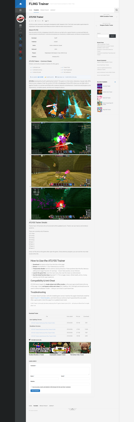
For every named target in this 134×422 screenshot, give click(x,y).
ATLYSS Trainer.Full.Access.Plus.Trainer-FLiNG (43, 323)
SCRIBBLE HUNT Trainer (103, 47)
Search (98, 33)
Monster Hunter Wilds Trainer (108, 72)
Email (63, 376)
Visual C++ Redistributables (42, 298)
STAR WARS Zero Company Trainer (105, 46)
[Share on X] (20, 37)
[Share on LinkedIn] (20, 57)
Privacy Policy (44, 10)
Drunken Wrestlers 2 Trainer (36, 354)
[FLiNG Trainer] (20, 4)
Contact (52, 10)
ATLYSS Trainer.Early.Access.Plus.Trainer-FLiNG (43, 329)
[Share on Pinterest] (20, 50)
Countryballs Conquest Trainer (58, 354)
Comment (33, 365)
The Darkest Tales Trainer (77, 354)
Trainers (36, 10)
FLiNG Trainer (39, 4)
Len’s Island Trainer (105, 75)
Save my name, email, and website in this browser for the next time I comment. (51, 387)
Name (32, 376)
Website (33, 381)
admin (32, 21)
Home (30, 10)
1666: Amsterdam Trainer (103, 44)
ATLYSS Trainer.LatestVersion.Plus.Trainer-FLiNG (43, 336)
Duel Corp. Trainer (104, 65)
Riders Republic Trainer (107, 62)
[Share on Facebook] (20, 44)
